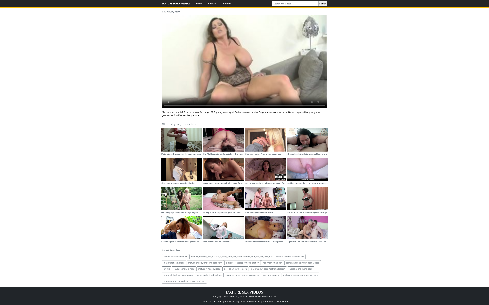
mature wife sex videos (209, 268)
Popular (212, 3)
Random (227, 3)
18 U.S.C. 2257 (215, 301)
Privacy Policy (231, 301)
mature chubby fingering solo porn (205, 262)
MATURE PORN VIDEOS (176, 3)
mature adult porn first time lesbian (268, 268)
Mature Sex (282, 301)
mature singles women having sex (242, 275)
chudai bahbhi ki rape (183, 268)
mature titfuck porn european (178, 275)
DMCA (204, 301)
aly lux (167, 268)
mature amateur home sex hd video (300, 275)
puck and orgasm (270, 275)
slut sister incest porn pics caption (242, 262)
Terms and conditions (250, 301)
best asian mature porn (235, 268)
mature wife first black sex (209, 275)
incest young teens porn (300, 268)
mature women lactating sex (290, 256)
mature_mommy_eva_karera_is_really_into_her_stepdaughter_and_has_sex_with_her (232, 256)
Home (199, 3)
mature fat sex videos (174, 262)
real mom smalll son (272, 262)
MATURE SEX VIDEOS (244, 292)
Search (322, 3)
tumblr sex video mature (175, 256)
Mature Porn (269, 301)
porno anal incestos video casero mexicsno (184, 281)
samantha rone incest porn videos (302, 262)
